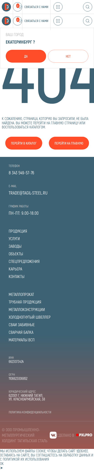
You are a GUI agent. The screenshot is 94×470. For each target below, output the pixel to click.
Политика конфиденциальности (30, 412)
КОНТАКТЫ (16, 276)
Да (26, 56)
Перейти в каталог (24, 143)
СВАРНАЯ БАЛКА (21, 332)
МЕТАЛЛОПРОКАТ (21, 294)
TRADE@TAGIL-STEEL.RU (28, 192)
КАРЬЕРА (15, 269)
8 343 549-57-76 (21, 172)
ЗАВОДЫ (15, 246)
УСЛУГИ (14, 238)
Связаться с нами (36, 7)
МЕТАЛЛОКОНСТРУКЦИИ (27, 309)
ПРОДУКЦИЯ (18, 231)
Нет (68, 56)
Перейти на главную (69, 143)
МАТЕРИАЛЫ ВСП (21, 340)
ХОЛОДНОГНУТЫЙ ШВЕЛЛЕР (30, 317)
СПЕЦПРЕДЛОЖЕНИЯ (24, 261)
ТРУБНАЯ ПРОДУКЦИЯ (25, 302)
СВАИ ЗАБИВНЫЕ (22, 325)
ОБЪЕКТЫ (16, 254)
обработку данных (76, 455)
